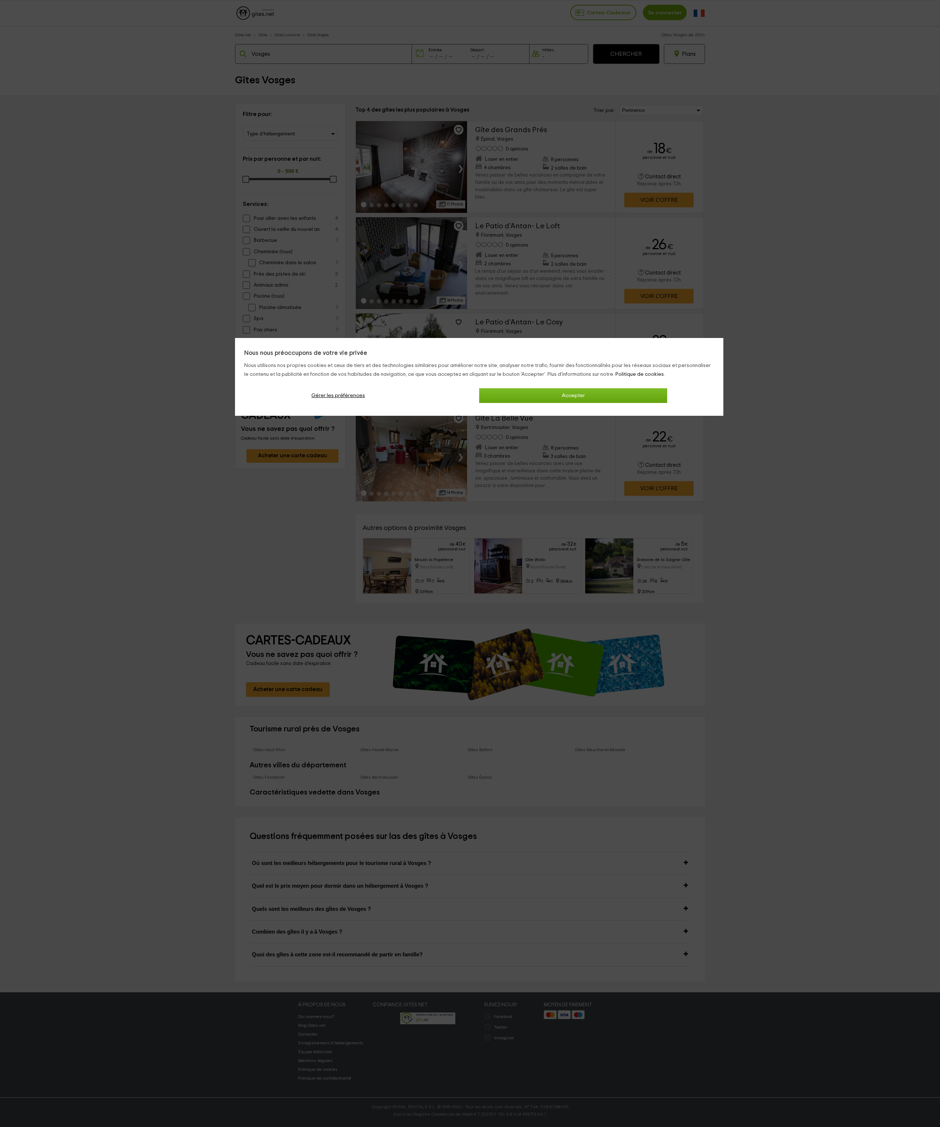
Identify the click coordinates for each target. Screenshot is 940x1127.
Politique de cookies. (640, 374)
